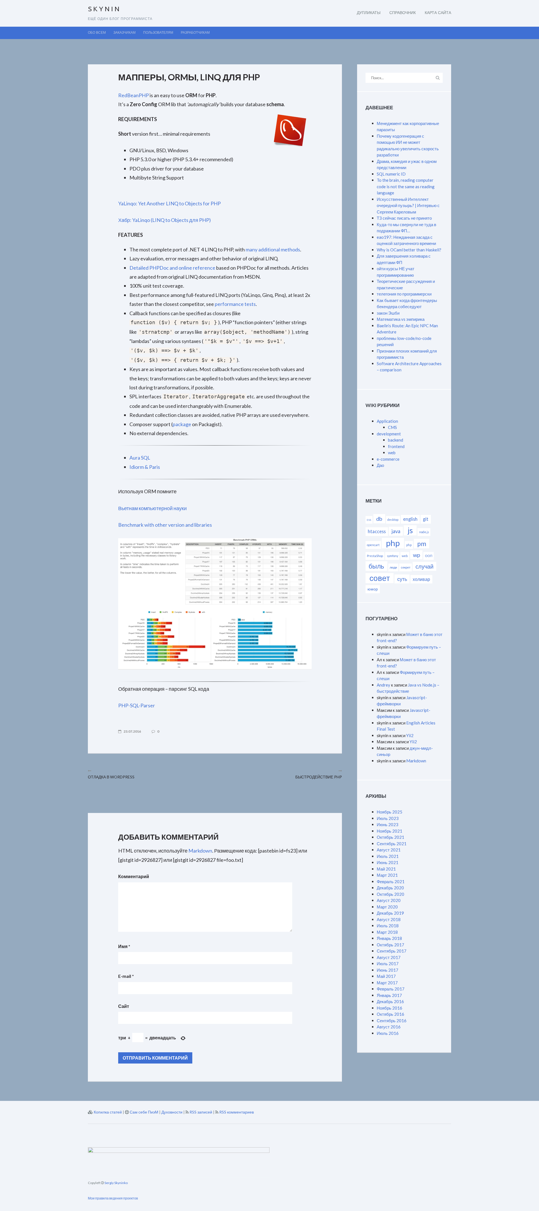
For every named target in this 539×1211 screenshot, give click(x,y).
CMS (392, 427)
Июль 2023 (388, 818)
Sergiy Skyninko (116, 1183)
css (369, 519)
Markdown (200, 851)
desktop (392, 519)
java (395, 531)
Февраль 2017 (391, 988)
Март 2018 (387, 932)
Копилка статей (108, 1112)
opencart (373, 545)
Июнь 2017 (387, 970)
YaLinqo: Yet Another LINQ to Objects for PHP (169, 203)
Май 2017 (386, 976)
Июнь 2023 (387, 824)
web (392, 452)
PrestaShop (375, 556)
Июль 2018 (388, 925)
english (410, 519)
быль (376, 566)
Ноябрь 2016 (389, 1007)
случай (424, 566)
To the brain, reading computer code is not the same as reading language (406, 186)
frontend (396, 446)
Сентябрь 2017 (391, 950)
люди (393, 567)
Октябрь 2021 (390, 837)
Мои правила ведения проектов (113, 1198)
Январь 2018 (389, 938)
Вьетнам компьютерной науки (152, 508)
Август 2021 (389, 849)
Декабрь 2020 (390, 887)
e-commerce (388, 459)
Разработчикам (195, 33)
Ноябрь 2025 (389, 811)
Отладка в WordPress (111, 776)
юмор (372, 589)
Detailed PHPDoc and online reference (172, 268)
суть (402, 579)
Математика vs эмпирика (400, 319)
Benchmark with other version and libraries (165, 525)
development (389, 433)
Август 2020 (389, 900)
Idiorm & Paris (144, 467)
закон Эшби (388, 312)
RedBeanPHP (133, 95)
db (379, 518)
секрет (405, 567)
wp (416, 554)
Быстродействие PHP (318, 776)
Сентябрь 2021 (391, 843)
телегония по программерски (404, 293)
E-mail (126, 976)
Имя (124, 946)
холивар (421, 579)
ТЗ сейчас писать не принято (404, 218)
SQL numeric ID (391, 173)
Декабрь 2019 (390, 912)
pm (421, 543)
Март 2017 (387, 982)
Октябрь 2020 (390, 894)
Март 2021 (387, 875)
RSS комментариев (236, 1112)
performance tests (235, 304)
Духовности (171, 1112)
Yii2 (410, 735)
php (393, 543)
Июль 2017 (388, 963)
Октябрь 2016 (390, 1014)
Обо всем (97, 33)
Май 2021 (386, 868)
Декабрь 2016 (390, 1001)
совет (379, 578)
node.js (424, 532)
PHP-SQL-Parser (136, 705)
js (410, 530)
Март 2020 (387, 906)
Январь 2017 (389, 995)
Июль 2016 (388, 1033)
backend (395, 439)
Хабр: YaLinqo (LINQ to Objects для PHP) (164, 220)
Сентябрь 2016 (391, 1020)
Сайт (123, 1006)
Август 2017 (389, 957)
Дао (380, 465)
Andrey (383, 684)
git (425, 519)
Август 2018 (389, 919)
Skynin (104, 9)
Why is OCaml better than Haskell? (409, 249)
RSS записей (200, 1112)
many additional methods (273, 249)
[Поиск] (437, 77)
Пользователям (158, 33)
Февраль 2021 (391, 881)
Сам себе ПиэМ (144, 1112)
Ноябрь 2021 (389, 830)
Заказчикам (124, 33)
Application (387, 421)
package (182, 424)
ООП (428, 556)
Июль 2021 (388, 856)
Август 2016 (389, 1026)
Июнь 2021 (387, 862)
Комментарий (133, 876)
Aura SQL (139, 458)
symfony (392, 556)
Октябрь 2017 (390, 944)
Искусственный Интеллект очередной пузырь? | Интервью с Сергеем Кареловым (408, 205)
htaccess (377, 531)
